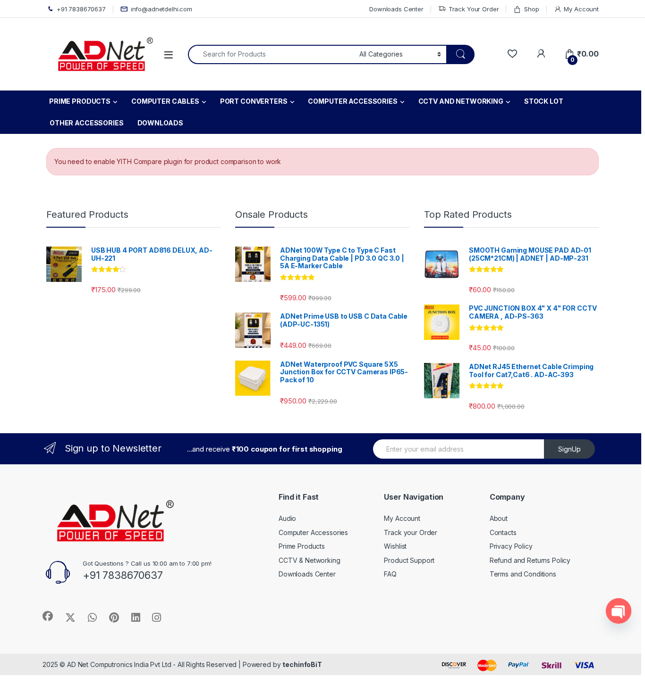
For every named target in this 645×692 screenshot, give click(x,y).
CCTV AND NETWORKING (460, 101)
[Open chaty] (618, 611)
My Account (581, 9)
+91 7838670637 (81, 9)
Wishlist (395, 546)
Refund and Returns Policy (530, 560)
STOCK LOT (543, 101)
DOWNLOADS (160, 123)
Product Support (409, 560)
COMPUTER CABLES (165, 101)
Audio (287, 518)
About (499, 518)
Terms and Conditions (523, 574)
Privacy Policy (511, 546)
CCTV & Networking (309, 560)
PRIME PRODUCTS (79, 101)
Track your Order (410, 532)
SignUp (569, 449)
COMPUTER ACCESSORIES (352, 101)
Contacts (503, 532)
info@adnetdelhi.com (161, 9)
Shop (531, 9)
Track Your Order (474, 9)
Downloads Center (396, 9)
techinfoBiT (302, 664)
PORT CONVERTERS (254, 101)
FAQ (390, 574)
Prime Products (302, 546)
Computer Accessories (313, 532)
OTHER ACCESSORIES (87, 123)
